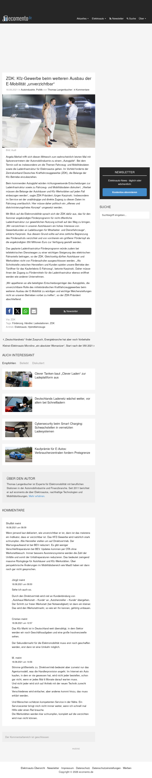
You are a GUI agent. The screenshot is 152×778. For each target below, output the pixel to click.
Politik (39, 89)
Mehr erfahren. (37, 496)
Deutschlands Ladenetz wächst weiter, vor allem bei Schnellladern (62, 400)
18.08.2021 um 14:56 (22, 661)
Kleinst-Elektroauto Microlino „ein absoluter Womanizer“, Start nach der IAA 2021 (48, 345)
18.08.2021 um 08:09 (16, 527)
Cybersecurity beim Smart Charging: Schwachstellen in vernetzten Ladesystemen (59, 427)
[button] (9, 311)
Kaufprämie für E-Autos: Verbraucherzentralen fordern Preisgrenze (62, 450)
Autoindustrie (28, 89)
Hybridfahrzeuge (36, 326)
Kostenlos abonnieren (124, 192)
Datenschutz (83, 768)
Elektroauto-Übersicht (33, 768)
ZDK (52, 323)
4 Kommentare (81, 89)
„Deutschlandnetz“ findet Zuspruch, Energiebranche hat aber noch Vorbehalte (47, 339)
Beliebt (24, 363)
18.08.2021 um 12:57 (22, 622)
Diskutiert (38, 363)
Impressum (67, 768)
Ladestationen (41, 323)
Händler (28, 323)
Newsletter (72, 311)
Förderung (17, 323)
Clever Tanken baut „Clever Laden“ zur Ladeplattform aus (60, 375)
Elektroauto (21, 326)
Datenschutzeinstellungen (106, 768)
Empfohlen (9, 363)
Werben (127, 768)
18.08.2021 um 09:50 (22, 584)
